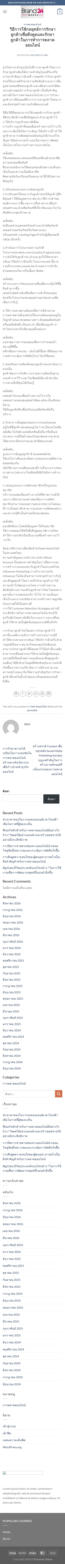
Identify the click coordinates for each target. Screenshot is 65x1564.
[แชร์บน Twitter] (29, 694)
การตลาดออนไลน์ (32, 24)
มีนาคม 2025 (11, 1011)
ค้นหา (6, 791)
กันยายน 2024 (11, 1049)
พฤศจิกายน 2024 (13, 1036)
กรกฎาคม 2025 (13, 986)
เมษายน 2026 (11, 928)
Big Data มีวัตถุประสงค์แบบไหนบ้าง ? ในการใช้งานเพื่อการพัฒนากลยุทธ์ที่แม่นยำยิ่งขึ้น (32, 1168)
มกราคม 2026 (12, 947)
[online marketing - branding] (32, 11)
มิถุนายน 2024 (12, 1068)
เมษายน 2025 (11, 1004)
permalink (32, 710)
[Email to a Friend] (36, 694)
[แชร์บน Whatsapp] (16, 694)
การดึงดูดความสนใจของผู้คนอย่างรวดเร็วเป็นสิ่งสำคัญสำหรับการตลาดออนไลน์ (31, 1157)
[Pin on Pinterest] (42, 694)
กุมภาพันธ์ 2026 (13, 941)
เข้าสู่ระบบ (9, 1426)
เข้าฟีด (7, 1433)
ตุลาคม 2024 (11, 1043)
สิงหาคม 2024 (12, 1055)
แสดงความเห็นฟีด (14, 1440)
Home (6, 1532)
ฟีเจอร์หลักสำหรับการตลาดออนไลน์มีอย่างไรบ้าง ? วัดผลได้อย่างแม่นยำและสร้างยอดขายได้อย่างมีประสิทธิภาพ (32, 834)
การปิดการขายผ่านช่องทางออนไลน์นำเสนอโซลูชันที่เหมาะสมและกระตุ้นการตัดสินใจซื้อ (31, 1145)
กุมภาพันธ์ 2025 (13, 1017)
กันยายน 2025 (11, 973)
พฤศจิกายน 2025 (13, 960)
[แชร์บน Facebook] (23, 694)
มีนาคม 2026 (11, 935)
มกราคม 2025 (12, 1024)
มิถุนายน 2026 (12, 916)
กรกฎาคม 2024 (13, 1062)
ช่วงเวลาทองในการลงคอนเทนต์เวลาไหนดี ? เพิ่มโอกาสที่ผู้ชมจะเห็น (30, 1117)
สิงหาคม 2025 (12, 979)
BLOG (6, 1538)
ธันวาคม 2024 (12, 1030)
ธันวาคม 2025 (12, 954)
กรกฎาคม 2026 (13, 909)
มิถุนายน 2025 (12, 992)
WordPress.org (12, 1447)
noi (46, 55)
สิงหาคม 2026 (12, 903)
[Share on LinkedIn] (49, 694)
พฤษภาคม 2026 (13, 922)
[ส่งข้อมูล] (58, 1093)
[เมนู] (5, 11)
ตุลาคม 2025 (11, 966)
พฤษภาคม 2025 (13, 998)
